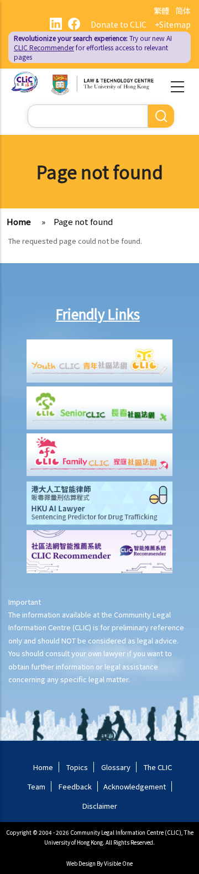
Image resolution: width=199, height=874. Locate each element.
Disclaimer (99, 805)
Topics (77, 767)
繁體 (161, 10)
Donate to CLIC (118, 24)
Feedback (75, 786)
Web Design (81, 863)
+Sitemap (173, 24)
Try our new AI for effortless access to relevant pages (93, 47)
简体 (183, 10)
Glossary (115, 767)
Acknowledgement (134, 786)
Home (19, 221)
